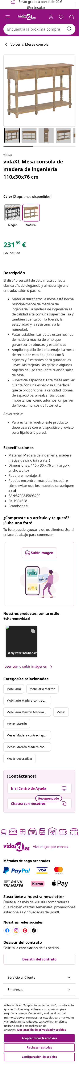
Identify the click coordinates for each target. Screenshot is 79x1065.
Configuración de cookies (39, 1057)
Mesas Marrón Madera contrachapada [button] (29, 747)
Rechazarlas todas (39, 1047)
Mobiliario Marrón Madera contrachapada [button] (29, 712)
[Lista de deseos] (61, 17)
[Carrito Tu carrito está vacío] (72, 17)
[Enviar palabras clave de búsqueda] (69, 28)
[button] (12, 218)
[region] (39, 1030)
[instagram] (16, 930)
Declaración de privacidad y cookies (41, 1030)
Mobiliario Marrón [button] (42, 689)
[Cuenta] (51, 17)
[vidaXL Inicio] (26, 17)
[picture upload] (39, 582)
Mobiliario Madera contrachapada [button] (29, 700)
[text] (14, 245)
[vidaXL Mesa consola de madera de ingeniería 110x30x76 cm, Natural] (39, 90)
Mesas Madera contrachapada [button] (28, 735)
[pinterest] (25, 930)
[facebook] (7, 930)
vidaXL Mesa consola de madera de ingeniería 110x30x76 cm (33, 169)
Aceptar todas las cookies (39, 1038)
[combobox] (39, 29)
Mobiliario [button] (14, 689)
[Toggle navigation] (8, 17)
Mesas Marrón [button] (17, 724)
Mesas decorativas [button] (20, 759)
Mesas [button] (61, 712)
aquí (12, 490)
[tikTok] (34, 930)
